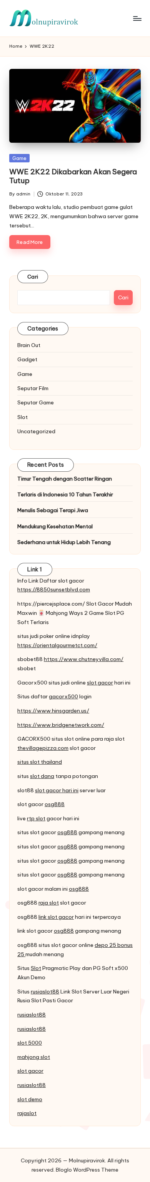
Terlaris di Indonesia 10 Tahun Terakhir (65, 494)
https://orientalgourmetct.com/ (57, 645)
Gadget (27, 359)
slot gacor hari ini (56, 790)
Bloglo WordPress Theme (87, 1169)
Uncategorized (36, 431)
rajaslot (27, 1113)
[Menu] (137, 18)
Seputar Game (35, 402)
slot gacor (100, 682)
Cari (32, 276)
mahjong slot (33, 1056)
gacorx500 (63, 696)
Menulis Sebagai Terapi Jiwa (52, 510)
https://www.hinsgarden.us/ (53, 710)
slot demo (29, 1099)
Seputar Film (32, 388)
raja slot (48, 902)
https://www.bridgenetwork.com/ (60, 724)
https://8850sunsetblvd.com (53, 589)
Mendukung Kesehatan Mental (55, 526)
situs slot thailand (39, 761)
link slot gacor (56, 916)
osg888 (55, 804)
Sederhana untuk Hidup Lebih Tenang (64, 542)
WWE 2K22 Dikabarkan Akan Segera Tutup (73, 176)
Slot (22, 417)
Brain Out (28, 345)
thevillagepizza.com (42, 748)
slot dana (42, 776)
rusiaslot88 (45, 991)
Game (19, 158)
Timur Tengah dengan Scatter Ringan (64, 478)
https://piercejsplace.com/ (51, 603)
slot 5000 (29, 1042)
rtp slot (36, 818)
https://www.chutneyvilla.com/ (83, 659)
